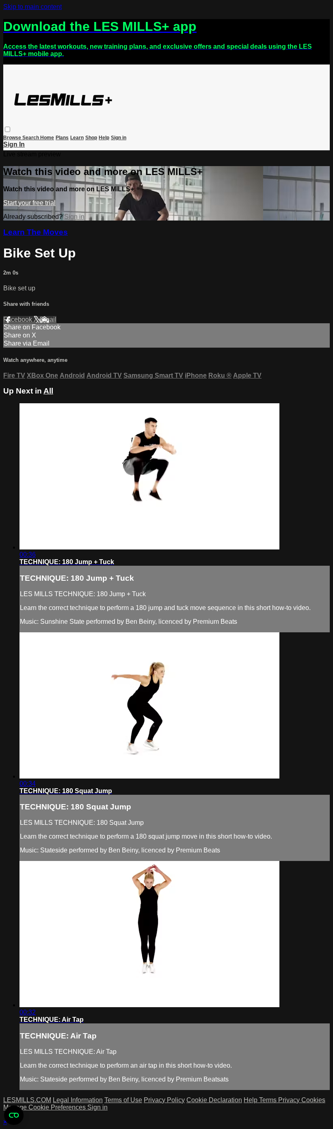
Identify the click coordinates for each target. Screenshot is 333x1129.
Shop (91, 138)
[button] (7, 129)
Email (48, 319)
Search (31, 138)
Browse (12, 138)
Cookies (313, 1100)
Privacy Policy (164, 1100)
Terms (268, 1100)
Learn (77, 138)
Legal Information (78, 1100)
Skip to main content (32, 6)
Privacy (289, 1100)
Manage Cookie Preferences (45, 1107)
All (48, 391)
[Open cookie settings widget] (14, 1115)
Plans (62, 138)
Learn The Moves (35, 232)
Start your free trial (29, 202)
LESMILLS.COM (27, 1100)
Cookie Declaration (214, 1100)
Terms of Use (123, 1100)
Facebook (18, 319)
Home (47, 138)
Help (104, 138)
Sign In (14, 144)
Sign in (118, 138)
